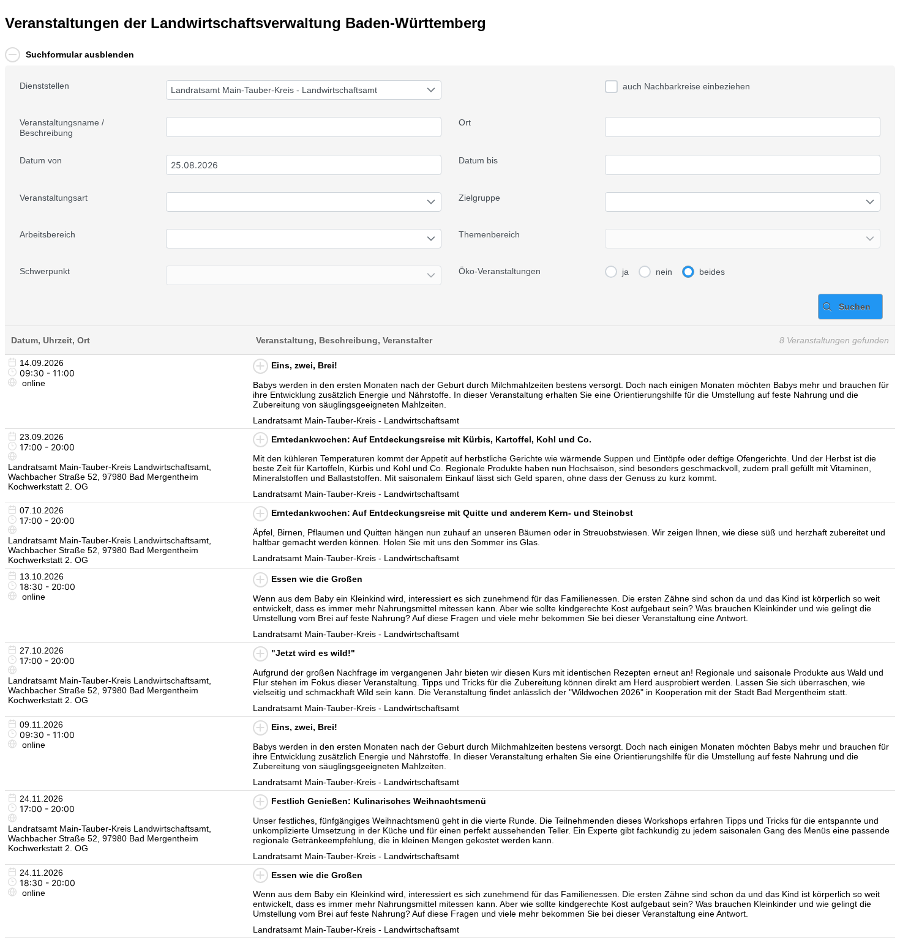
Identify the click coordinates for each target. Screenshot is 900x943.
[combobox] (303, 165)
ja (625, 272)
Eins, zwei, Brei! (304, 365)
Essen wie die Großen (316, 579)
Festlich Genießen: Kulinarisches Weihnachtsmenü (378, 801)
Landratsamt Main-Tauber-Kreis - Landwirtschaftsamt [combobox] (274, 90)
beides (712, 272)
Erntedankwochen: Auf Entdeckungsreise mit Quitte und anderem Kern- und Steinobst (452, 513)
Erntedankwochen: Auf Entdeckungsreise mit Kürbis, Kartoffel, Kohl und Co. (431, 439)
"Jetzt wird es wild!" (313, 653)
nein (664, 272)
